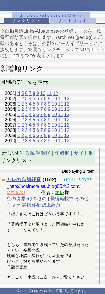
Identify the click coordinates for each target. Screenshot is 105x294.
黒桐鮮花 (31, 204)
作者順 (62, 153)
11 (49, 93)
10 (43, 93)
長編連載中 (62, 198)
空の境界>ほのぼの (27, 198)
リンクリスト (26, 20)
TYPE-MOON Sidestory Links (48, 7)
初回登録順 (38, 153)
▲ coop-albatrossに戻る (51, 15)
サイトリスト (73, 20)
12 (55, 93)
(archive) (16, 192)
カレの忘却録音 (23, 179)
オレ (59, 192)
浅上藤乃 (51, 204)
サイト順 (84, 153)
